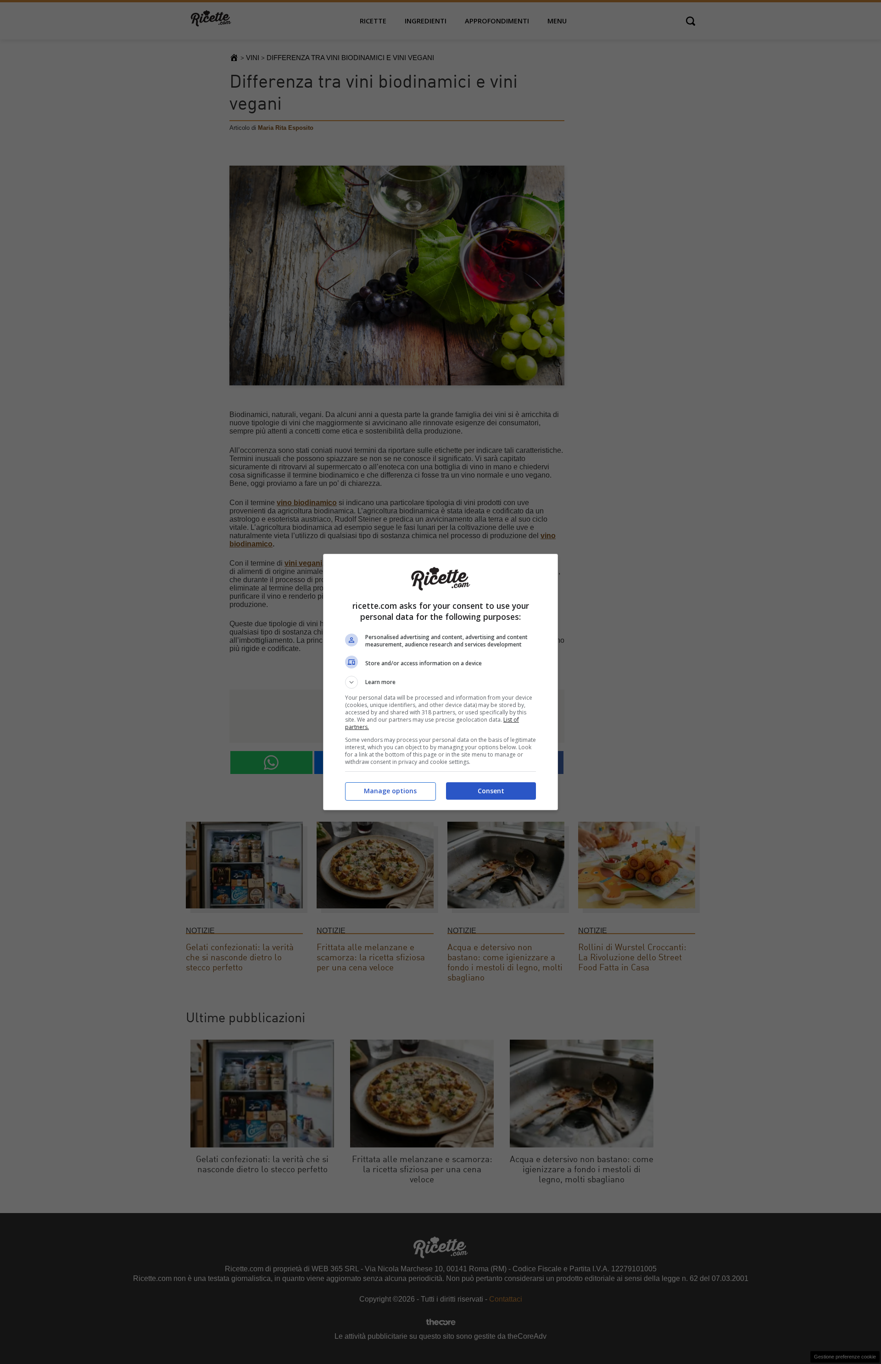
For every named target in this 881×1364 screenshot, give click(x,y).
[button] (440, 682)
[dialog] (440, 682)
